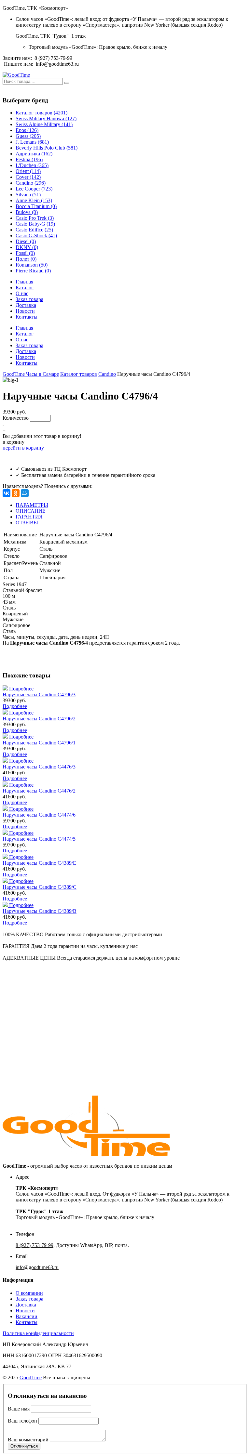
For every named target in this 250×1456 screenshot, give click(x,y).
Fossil (25, 253)
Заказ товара (29, 299)
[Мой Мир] (25, 493)
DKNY (27, 247)
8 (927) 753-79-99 (53, 58)
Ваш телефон (22, 1420)
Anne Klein (34, 200)
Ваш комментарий (28, 1439)
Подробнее (21, 688)
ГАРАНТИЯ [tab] (29, 516)
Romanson (32, 265)
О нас (22, 293)
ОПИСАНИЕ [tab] (31, 511)
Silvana (28, 194)
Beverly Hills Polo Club (46, 148)
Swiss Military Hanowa (46, 118)
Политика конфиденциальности (38, 1333)
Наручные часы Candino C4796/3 (39, 694)
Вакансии (26, 1316)
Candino (31, 183)
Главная (24, 281)
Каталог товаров (41, 112)
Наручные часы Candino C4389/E (39, 863)
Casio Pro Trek (35, 218)
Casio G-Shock (36, 235)
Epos (27, 130)
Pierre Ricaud (33, 270)
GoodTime (31, 1377)
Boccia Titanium (36, 206)
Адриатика (34, 153)
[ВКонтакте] (6, 493)
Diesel (26, 241)
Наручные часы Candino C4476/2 (39, 791)
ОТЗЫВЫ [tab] (27, 522)
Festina (29, 159)
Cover (28, 177)
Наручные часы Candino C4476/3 (39, 766)
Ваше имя (19, 1408)
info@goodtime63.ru (57, 64)
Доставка (26, 305)
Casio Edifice (34, 229)
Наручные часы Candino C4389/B (39, 911)
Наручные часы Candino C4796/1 (39, 742)
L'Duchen (32, 165)
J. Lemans (32, 142)
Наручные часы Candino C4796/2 (39, 718)
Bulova (27, 212)
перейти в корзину (23, 448)
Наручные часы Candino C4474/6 (39, 815)
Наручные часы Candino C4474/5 (39, 839)
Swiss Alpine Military (44, 124)
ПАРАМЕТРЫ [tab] (32, 505)
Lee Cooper (34, 188)
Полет (26, 259)
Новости (25, 311)
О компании (29, 1293)
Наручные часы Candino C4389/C (39, 887)
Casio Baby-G (35, 224)
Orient (28, 171)
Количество (16, 418)
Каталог (25, 287)
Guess (28, 136)
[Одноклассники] (16, 493)
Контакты (26, 317)
